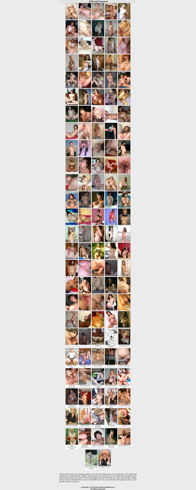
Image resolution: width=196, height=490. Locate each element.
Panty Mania (98, 365)
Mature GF (111, 365)
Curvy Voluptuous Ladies (72, 447)
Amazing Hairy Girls (72, 366)
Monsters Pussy (124, 445)
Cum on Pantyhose (72, 386)
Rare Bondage (124, 345)
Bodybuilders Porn (124, 386)
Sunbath (98, 345)
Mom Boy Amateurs (98, 426)
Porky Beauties (84, 385)
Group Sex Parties (111, 446)
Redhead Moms (111, 385)
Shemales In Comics (111, 346)
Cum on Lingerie (71, 425)
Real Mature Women (98, 386)
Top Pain (124, 425)
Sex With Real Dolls (98, 406)
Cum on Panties (124, 365)
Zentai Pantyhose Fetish (91, 467)
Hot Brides (111, 425)
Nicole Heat (85, 425)
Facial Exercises (98, 445)
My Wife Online (124, 405)
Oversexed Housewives (72, 406)
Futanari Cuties (104, 467)
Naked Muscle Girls (111, 406)
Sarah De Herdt (84, 405)
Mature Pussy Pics (85, 366)
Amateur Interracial (85, 446)
